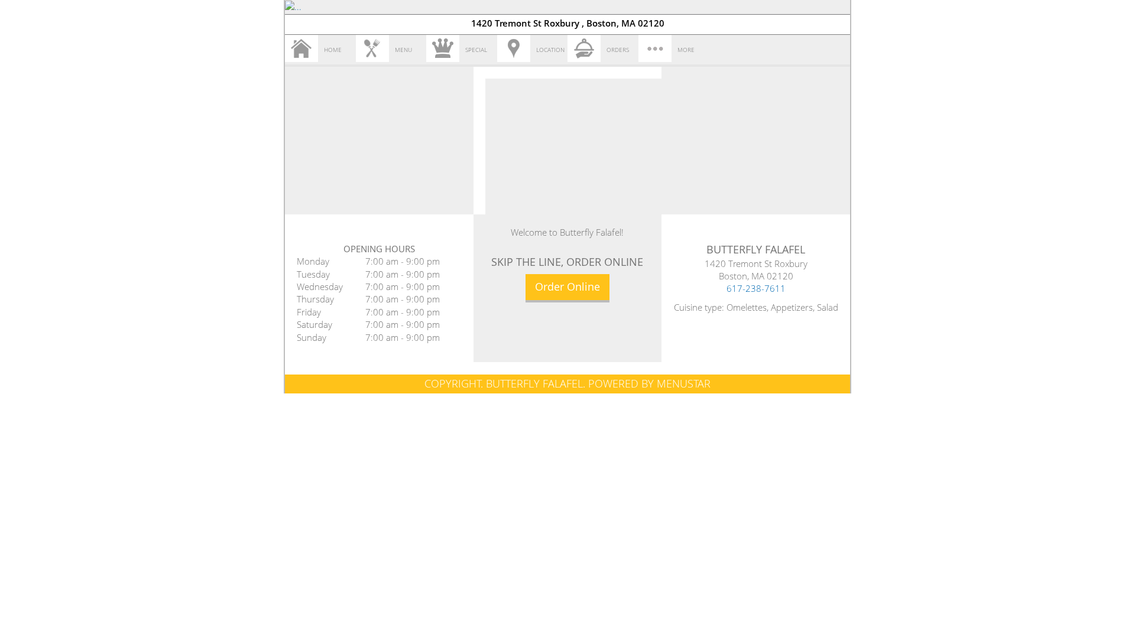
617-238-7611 (756, 288)
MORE (686, 49)
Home (333, 49)
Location (550, 49)
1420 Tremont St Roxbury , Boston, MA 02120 (567, 23)
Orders (618, 49)
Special (476, 49)
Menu (403, 49)
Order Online (567, 286)
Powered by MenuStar (649, 383)
